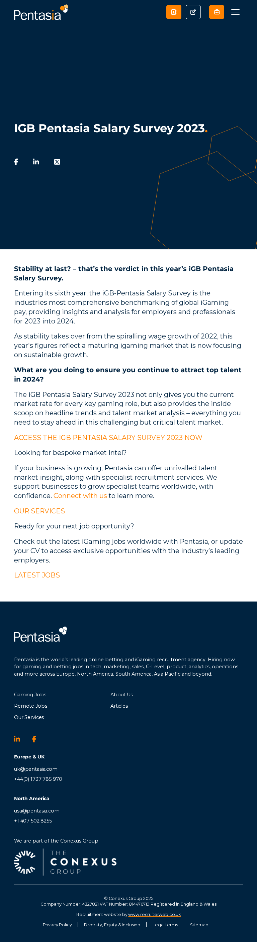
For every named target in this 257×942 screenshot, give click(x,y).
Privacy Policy (57, 924)
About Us (121, 695)
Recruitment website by (128, 914)
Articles (119, 706)
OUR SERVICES (39, 511)
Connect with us (80, 496)
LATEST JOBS (37, 575)
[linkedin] (36, 162)
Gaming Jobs (30, 695)
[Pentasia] (41, 12)
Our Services (29, 717)
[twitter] (57, 162)
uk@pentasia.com (36, 769)
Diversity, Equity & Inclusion (112, 924)
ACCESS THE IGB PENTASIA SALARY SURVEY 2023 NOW (108, 438)
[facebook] (16, 162)
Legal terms (165, 924)
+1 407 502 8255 (33, 821)
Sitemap (199, 924)
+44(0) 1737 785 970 (38, 779)
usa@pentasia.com (37, 811)
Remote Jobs (30, 706)
